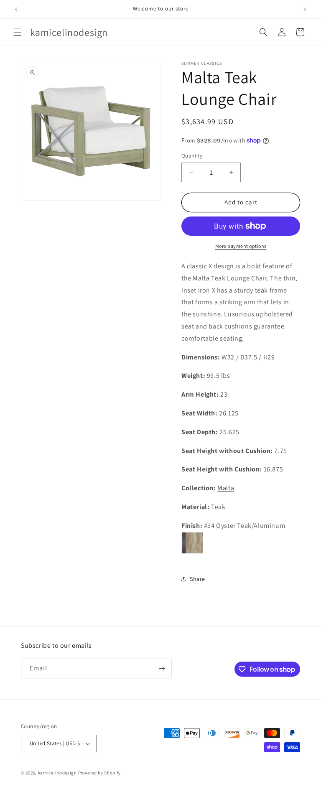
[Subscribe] (162, 668)
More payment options (241, 246)
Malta (225, 488)
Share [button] (197, 579)
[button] (17, 32)
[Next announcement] (305, 9)
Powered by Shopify (99, 773)
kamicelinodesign (57, 773)
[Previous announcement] (16, 9)
